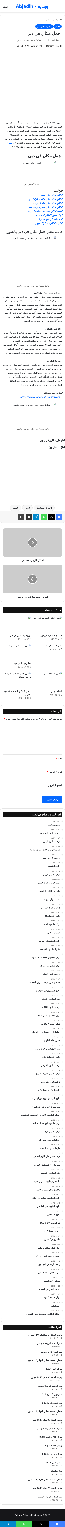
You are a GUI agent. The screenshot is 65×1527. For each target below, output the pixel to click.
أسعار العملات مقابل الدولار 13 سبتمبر (45, 1479)
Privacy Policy (21, 1515)
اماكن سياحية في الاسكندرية (48, 203)
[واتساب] (44, 517)
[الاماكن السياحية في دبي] (48, 624)
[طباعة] (21, 517)
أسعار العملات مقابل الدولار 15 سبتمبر (45, 1360)
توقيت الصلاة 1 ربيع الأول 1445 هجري (45, 1334)
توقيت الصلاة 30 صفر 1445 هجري (46, 1377)
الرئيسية (56, 19)
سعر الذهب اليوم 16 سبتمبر (49, 1343)
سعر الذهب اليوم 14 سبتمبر (49, 1428)
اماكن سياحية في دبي (51, 194)
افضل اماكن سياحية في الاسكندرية (45, 211)
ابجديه (11, 142)
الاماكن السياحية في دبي (51, 635)
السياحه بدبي (56, 691)
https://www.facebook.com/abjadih (40, 396)
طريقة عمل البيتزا (54, 1368)
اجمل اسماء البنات (54, 645)
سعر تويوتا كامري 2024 (51, 1394)
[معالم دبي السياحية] (17, 652)
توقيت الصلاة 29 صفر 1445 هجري (46, 1420)
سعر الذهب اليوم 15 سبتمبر (49, 1385)
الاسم (59, 758)
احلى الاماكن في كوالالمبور (49, 223)
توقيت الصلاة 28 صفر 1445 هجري (46, 1488)
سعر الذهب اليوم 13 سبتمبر (49, 1496)
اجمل (47, 19)
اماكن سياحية (43, 507)
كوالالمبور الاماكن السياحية (49, 215)
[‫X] (51, 517)
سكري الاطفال (55, 1471)
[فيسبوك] (59, 517)
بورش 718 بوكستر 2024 (50, 1437)
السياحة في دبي (44, 26)
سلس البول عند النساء (52, 1462)
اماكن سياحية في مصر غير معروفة (45, 207)
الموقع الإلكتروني (55, 785)
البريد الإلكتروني (54, 772)
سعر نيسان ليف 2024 (52, 1402)
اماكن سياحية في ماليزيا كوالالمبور (45, 199)
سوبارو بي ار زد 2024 (52, 1454)
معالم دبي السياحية (22, 663)
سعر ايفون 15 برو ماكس (51, 1351)
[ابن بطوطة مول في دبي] (17, 624)
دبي (27, 507)
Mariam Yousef (52, 46)
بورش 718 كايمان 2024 (51, 1445)
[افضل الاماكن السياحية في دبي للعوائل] (17, 680)
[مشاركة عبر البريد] (29, 517)
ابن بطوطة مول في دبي (20, 635)
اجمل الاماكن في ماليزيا (50, 219)
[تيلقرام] (36, 517)
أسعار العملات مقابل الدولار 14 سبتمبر (45, 1411)
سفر (14, 507)
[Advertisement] (32, 83)
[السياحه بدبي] (48, 680)
